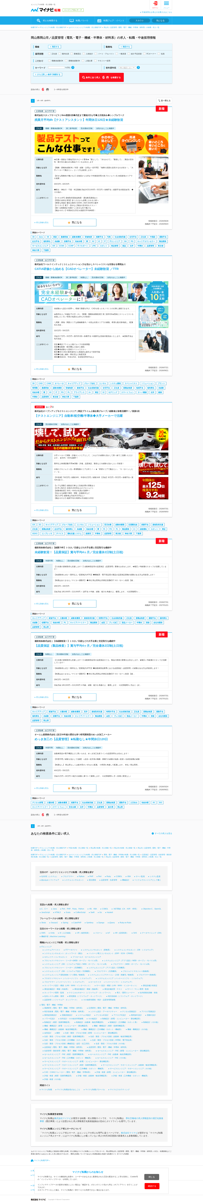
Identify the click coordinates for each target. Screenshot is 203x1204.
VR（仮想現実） (83, 933)
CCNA (61, 246)
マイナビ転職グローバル (95, 1090)
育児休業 (107, 525)
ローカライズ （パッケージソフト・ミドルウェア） (111, 982)
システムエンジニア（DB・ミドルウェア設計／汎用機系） (67, 971)
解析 (58, 1033)
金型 (103, 623)
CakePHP (77, 923)
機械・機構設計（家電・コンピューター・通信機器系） (66, 1026)
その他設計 (92, 1019)
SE (48, 237)
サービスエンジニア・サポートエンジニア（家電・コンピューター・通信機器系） (77, 1061)
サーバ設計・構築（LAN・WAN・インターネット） (117, 985)
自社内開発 (158, 623)
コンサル (102, 383)
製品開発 (162, 241)
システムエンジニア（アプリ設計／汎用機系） (107, 968)
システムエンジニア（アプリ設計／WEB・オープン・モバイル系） (131, 961)
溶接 (148, 623)
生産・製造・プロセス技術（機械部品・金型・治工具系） (67, 1044)
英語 (55, 237)
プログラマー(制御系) (147, 975)
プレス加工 (113, 623)
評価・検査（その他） (53, 1079)
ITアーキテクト (71, 950)
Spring (65, 923)
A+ (90, 392)
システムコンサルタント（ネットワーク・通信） (64, 953)
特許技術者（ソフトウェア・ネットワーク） (126, 996)
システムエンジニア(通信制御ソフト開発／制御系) (64, 975)
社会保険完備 (120, 237)
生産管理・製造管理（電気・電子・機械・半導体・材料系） (68, 1051)
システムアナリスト (52, 950)
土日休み (133, 803)
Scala (68, 912)
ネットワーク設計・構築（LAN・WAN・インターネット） (67, 985)
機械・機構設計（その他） (138, 1029)
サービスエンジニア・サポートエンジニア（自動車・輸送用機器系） (130, 1065)
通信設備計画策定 (150, 985)
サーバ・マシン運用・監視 (138, 989)
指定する (55, 47)
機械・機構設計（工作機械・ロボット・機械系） (102, 1029)
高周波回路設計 (50, 1015)
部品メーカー (127, 623)
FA (104, 529)
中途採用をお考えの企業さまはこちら (157, 12)
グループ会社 (89, 383)
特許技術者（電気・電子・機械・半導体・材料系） (64, 1011)
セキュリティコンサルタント (55, 957)
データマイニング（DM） (152, 933)
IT (105, 241)
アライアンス (79, 392)
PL (69, 392)
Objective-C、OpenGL (152, 909)
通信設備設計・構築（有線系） (56, 989)
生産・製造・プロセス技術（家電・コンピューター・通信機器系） (92, 1033)
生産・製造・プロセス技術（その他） (111, 1044)
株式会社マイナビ (62, 1118)
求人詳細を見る (42, 222)
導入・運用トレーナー (126, 993)
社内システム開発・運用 (54, 996)
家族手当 (52, 618)
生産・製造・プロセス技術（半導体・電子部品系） (112, 1040)
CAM (49, 383)
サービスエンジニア (40, 246)
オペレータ (59, 383)
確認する (152, 1186)
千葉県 (46, 250)
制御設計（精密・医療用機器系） (57, 1022)
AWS (43, 933)
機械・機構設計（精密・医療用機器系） (110, 1026)
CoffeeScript (80, 912)
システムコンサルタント (74, 880)
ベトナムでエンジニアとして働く (147, 880)
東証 (97, 392)
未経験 (57, 241)
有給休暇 (78, 241)
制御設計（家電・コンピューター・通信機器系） (121, 1019)
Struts (43, 923)
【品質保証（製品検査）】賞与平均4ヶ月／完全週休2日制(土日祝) (79, 645)
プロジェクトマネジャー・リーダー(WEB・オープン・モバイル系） (71, 961)
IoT (108, 933)
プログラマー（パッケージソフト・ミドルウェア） (64, 982)
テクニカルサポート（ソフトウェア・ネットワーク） (90, 993)
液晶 (124, 246)
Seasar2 (54, 923)
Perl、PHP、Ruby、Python (73, 909)
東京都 (160, 246)
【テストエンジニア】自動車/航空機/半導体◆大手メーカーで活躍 (79, 415)
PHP (91, 876)
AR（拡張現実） (121, 933)
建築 (160, 392)
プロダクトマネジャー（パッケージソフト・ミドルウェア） (68, 978)
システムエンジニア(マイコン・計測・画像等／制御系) (112, 975)
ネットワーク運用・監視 (54, 993)
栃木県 (110, 807)
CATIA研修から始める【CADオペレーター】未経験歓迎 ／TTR (77, 268)
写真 (109, 237)
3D (33, 237)
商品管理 (114, 246)
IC (99, 241)
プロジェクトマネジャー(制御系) (136, 971)
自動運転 (143, 529)
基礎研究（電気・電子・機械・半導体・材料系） (64, 1008)
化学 (131, 246)
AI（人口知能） (66, 933)
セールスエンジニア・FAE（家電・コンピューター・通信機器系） (124, 1051)
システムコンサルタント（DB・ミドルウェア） (135, 950)
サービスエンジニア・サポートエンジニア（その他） (131, 1069)
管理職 (35, 388)
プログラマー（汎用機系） (107, 971)
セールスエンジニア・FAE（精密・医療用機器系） (64, 1054)
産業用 (88, 534)
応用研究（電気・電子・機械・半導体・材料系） (108, 1008)
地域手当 (139, 388)
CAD (41, 383)
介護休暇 (63, 618)
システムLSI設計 (84, 1015)
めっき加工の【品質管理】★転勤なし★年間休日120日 (71, 739)
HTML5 (58, 912)
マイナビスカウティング (120, 1090)
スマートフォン (127, 392)
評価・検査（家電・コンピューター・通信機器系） (116, 1072)
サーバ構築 (142, 392)
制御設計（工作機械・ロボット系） (124, 1022)
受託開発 (92, 880)
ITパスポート (83, 246)
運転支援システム (74, 534)
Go (100, 912)
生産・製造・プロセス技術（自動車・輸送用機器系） (111, 1036)
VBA (129, 876)
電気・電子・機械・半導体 (52, 1005)
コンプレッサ (46, 534)
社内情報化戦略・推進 (149, 993)
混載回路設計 (67, 1015)
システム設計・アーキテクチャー (103, 1011)
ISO (160, 803)
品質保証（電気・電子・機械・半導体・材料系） (64, 1047)
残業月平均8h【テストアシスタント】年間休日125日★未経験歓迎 (79, 119)
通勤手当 (162, 237)
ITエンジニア (115, 241)
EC (40, 525)
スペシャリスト (131, 383)
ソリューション (147, 383)
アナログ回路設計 (148, 1011)
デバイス (59, 534)
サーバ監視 (140, 876)
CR (33, 525)
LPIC (94, 246)
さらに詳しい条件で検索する (48, 74)
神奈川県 (35, 250)
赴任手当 (35, 241)
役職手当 (67, 241)
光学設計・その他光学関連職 (71, 1019)
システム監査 (155, 876)
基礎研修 (64, 237)
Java (41, 237)
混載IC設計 (151, 1015)
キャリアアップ (74, 383)
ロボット (103, 246)
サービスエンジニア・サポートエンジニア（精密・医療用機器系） (71, 1065)
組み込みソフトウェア (50, 880)
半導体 (140, 246)
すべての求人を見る (163, 833)
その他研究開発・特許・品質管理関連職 (99, 1000)
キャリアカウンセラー (146, 241)
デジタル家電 (37, 803)
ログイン (155, 8)
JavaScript (45, 912)
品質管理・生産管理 (109, 880)
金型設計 (47, 1033)
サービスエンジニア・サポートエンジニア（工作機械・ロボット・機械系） (74, 1069)
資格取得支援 (157, 525)
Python (81, 876)
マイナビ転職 (46, 1090)
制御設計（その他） (151, 1022)
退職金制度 (127, 388)
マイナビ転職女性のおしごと (68, 1090)
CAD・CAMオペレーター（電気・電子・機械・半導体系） (67, 1072)
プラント (161, 383)
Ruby (109, 876)
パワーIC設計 (49, 1019)
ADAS (34, 534)
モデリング (112, 392)
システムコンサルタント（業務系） (97, 950)
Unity (52, 933)
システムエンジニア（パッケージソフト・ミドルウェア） (120, 978)
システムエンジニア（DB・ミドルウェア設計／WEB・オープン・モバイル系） (76, 964)
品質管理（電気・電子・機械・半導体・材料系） (108, 1047)
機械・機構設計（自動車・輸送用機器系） (61, 1029)
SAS (135, 933)
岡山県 (46, 627)
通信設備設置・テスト (113, 989)
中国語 (152, 237)
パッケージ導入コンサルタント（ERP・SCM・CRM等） (111, 953)
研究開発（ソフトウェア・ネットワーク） (86, 996)
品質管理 (150, 246)
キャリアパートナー (78, 623)
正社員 (143, 237)
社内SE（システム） (49, 876)
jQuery (112, 923)
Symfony (89, 923)
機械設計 (125, 880)
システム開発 (115, 383)
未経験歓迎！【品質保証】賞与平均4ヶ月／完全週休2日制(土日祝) (79, 552)
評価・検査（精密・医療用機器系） (58, 1076)
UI (103, 392)
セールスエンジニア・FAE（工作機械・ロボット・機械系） (68, 1058)
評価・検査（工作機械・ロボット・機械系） (131, 1076)
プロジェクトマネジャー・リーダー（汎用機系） (64, 968)
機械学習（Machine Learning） (54, 936)
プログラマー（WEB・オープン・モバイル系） (132, 964)
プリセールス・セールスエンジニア (87, 957)
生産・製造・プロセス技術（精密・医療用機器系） (64, 1036)
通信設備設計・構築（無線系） (86, 989)
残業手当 (99, 237)
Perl (100, 876)
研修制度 (88, 237)
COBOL (119, 876)
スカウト (140, 20)
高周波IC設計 (136, 1015)
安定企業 (72, 807)
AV (93, 241)
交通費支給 (132, 525)
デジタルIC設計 (102, 1015)
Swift (92, 912)
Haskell (110, 912)
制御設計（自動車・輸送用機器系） (90, 1022)
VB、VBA (93, 909)
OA (125, 241)
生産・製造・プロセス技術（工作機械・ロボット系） (65, 1040)
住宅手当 (133, 237)
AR (53, 246)
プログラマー (68, 876)
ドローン (98, 933)
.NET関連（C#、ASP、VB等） (125, 909)
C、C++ (44, 909)
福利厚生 (47, 241)
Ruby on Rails (125, 923)
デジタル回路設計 (129, 1011)
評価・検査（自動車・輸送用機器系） (93, 1076)
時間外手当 (103, 618)
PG (132, 241)
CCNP (71, 246)
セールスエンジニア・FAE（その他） (112, 1058)
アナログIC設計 (120, 1015)
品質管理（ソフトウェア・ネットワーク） (61, 1000)
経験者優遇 (76, 237)
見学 (86, 712)
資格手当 (80, 388)
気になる (160, 20)
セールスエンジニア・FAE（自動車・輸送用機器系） (111, 1054)
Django (101, 923)
